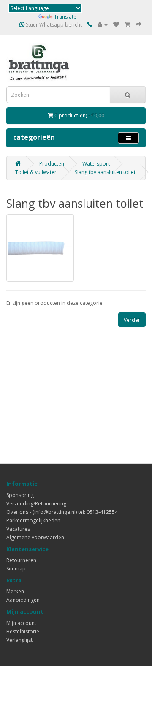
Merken (15, 591)
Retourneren (21, 560)
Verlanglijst (19, 640)
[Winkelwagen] (127, 24)
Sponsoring (20, 495)
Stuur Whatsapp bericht (53, 24)
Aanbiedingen (23, 599)
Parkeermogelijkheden (33, 520)
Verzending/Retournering (36, 503)
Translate (65, 16)
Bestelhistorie (22, 631)
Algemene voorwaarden (35, 537)
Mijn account (21, 623)
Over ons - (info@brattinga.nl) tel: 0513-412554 (62, 512)
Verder (132, 319)
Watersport (96, 163)
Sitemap (16, 568)
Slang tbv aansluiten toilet (105, 172)
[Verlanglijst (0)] (116, 24)
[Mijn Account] (103, 24)
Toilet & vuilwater (36, 172)
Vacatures (18, 528)
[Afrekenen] (138, 24)
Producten (51, 163)
